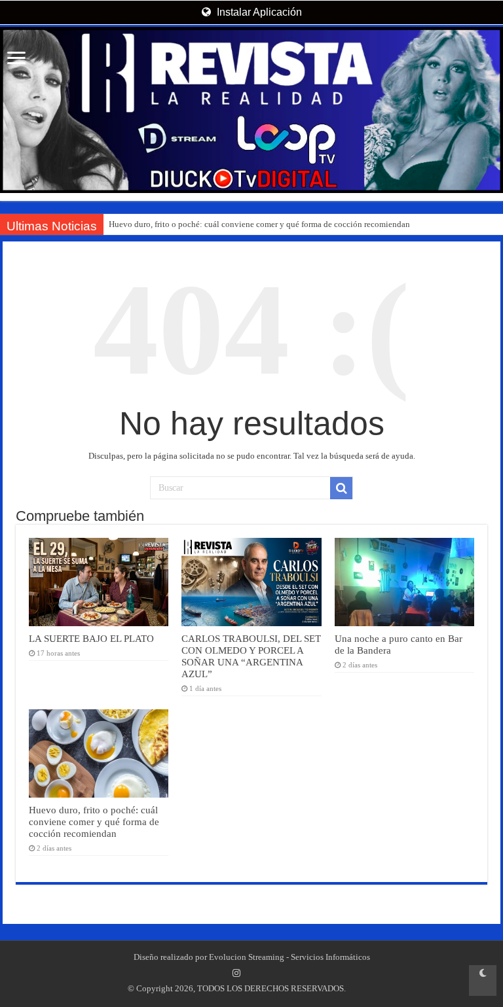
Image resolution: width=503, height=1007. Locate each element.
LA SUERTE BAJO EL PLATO (91, 638)
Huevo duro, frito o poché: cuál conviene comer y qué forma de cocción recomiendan (259, 224)
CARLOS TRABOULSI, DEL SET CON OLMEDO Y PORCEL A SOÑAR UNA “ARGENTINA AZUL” (251, 656)
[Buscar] (341, 488)
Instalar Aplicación (258, 12)
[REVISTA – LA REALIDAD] (251, 110)
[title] (482, 980)
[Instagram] (236, 973)
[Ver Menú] (16, 59)
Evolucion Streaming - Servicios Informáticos (289, 957)
